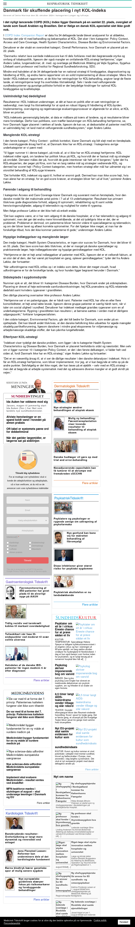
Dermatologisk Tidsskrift (72, 386)
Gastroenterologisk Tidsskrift (27, 581)
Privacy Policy (18, 571)
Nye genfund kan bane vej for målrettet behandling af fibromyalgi (81, 537)
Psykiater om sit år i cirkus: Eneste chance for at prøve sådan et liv (64, 629)
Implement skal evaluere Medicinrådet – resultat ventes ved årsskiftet (25, 780)
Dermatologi (37, 546)
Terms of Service (35, 571)
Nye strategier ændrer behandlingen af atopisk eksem (74, 409)
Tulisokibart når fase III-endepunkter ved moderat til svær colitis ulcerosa (27, 637)
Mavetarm (36, 549)
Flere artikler (41, 680)
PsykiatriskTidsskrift (68, 498)
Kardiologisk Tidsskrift (22, 813)
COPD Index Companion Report (24, 35)
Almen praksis (16, 552)
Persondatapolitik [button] (12, 923)
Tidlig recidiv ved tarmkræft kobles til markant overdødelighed (27, 624)
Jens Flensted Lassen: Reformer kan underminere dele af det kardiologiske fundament (34, 855)
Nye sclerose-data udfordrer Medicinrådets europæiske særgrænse (23, 766)
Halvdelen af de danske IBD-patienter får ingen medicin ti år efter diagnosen (25, 668)
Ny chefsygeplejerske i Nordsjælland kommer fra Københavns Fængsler (83, 790)
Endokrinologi (38, 542)
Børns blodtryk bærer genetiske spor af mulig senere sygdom (26, 869)
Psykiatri (13, 546)
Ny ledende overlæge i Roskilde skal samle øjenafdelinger (83, 905)
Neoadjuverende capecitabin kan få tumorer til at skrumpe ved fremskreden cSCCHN (75, 470)
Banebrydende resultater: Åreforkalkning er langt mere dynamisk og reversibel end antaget (24, 838)
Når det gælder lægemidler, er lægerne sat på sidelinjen (26, 439)
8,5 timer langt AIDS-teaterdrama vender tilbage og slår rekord (64, 700)
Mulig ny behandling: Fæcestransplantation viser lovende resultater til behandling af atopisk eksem (82, 425)
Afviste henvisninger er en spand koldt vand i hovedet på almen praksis (26, 420)
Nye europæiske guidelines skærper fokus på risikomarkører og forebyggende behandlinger (34, 884)
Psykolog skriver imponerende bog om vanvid (64, 669)
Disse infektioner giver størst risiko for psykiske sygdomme (73, 567)
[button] (5, 3)
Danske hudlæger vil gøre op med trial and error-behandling (75, 458)
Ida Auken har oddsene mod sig (27, 402)
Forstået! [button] (124, 922)
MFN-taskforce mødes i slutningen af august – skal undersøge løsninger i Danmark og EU (26, 793)
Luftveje (13, 549)
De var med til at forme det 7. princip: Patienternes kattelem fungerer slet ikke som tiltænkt (25, 714)
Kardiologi (14, 542)
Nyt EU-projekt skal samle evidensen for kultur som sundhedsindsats (66, 737)
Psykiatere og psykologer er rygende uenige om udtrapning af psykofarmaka (75, 521)
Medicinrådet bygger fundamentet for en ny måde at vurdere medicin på (27, 740)
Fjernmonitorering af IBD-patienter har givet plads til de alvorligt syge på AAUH (34, 592)
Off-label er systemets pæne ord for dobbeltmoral (27, 430)
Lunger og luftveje (78, 15)
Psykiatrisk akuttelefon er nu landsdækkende (72, 593)
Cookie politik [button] (100, 920)
